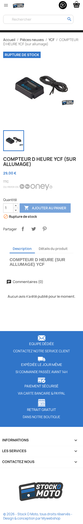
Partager (23, 229)
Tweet (33, 229)
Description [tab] (22, 248)
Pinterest (44, 229)
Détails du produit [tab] (53, 248)
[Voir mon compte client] (63, 5)
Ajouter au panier (45, 207)
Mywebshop (51, 518)
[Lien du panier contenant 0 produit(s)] (76, 4)
